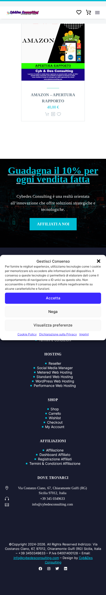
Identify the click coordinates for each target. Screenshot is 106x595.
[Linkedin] (65, 568)
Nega (53, 311)
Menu (97, 12)
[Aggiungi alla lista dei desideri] (59, 114)
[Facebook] (40, 568)
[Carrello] (88, 13)
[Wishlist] (79, 13)
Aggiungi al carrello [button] (47, 114)
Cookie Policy (27, 334)
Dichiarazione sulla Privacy (58, 334)
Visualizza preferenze (53, 325)
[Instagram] (49, 568)
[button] (98, 261)
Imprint (84, 334)
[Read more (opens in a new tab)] (53, 499)
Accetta (53, 298)
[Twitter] (57, 568)
